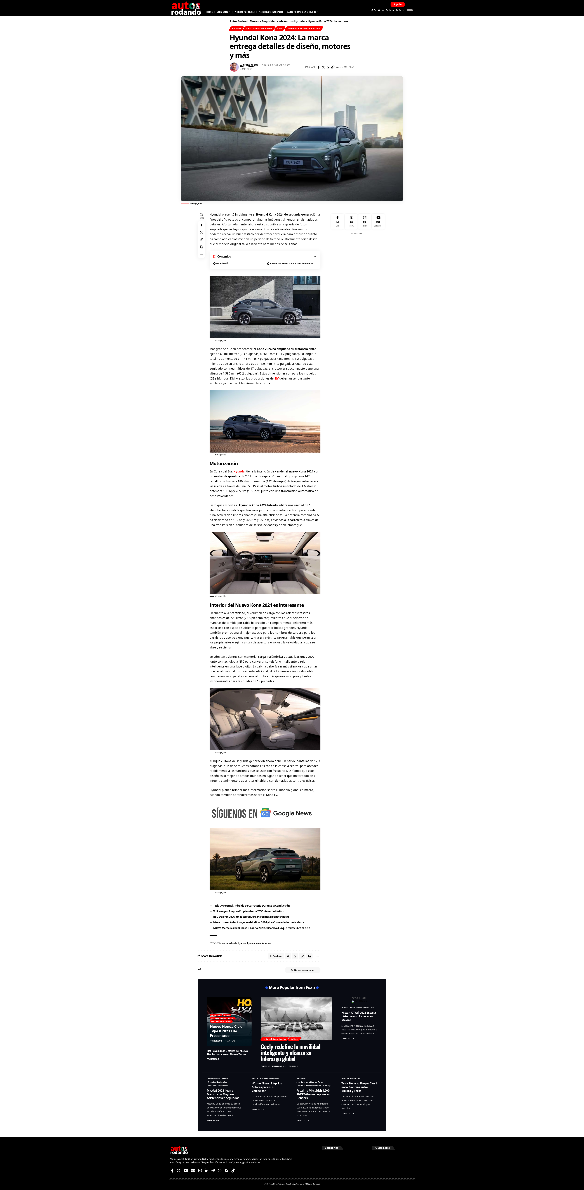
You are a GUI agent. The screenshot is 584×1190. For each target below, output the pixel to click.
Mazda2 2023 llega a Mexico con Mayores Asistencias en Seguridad (223, 1094)
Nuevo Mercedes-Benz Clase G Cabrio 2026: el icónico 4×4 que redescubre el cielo (261, 928)
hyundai (242, 943)
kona (264, 943)
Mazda (225, 1078)
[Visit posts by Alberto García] (234, 67)
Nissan (344, 1007)
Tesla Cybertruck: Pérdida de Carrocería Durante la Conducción (251, 905)
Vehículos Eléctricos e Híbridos (303, 28)
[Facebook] (372, 10)
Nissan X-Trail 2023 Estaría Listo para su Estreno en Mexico (358, 1016)
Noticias (294, 1039)
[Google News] (383, 10)
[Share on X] (323, 67)
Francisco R (216, 1041)
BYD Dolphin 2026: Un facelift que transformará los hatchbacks (251, 916)
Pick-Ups (327, 1085)
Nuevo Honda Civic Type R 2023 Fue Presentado (226, 1031)
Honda (227, 1015)
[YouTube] (379, 10)
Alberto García (249, 65)
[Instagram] (386, 10)
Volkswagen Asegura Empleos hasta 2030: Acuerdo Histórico (249, 911)
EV (277, 378)
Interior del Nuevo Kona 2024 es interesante (291, 263)
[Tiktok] (403, 10)
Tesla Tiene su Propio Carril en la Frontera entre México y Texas (359, 1087)
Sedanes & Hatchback (221, 1021)
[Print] (201, 247)
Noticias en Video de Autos (310, 1082)
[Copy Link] (333, 67)
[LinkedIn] (390, 10)
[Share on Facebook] (318, 67)
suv (269, 943)
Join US (408, 4)
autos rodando (229, 943)
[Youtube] (378, 222)
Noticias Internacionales (259, 28)
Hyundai (236, 28)
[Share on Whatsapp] (328, 67)
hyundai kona (254, 943)
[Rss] (400, 10)
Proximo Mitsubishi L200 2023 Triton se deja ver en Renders (313, 1094)
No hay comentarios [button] (304, 970)
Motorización (222, 263)
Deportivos (216, 1015)
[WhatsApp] (396, 10)
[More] (337, 67)
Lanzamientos (213, 1078)
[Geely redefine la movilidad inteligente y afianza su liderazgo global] (296, 1018)
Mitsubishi (301, 1078)
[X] (375, 10)
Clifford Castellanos (272, 1066)
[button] (398, 4)
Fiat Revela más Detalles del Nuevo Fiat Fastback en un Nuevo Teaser (227, 1052)
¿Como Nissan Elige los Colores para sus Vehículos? (267, 1087)
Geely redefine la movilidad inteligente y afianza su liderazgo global (290, 1052)
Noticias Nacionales (359, 1007)
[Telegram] (393, 10)
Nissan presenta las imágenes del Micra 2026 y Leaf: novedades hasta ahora (258, 922)
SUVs (279, 28)
